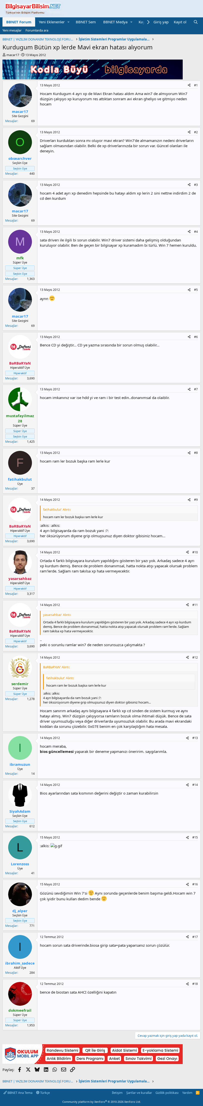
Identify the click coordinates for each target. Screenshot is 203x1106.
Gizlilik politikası (166, 1092)
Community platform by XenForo (101, 1102)
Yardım (187, 1092)
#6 (196, 337)
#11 (195, 605)
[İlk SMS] (92, 1062)
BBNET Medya (115, 21)
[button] (68, 22)
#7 (196, 389)
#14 (195, 785)
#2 (196, 132)
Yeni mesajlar (12, 30)
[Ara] (196, 22)
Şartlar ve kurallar (139, 1092)
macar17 (12, 55)
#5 (196, 290)
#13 (195, 738)
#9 (196, 500)
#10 (195, 552)
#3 (196, 185)
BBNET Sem (86, 21)
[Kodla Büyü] (92, 77)
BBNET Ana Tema (19, 1092)
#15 (195, 837)
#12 (195, 657)
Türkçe (44, 1092)
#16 (195, 884)
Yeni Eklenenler (52, 21)
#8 (196, 453)
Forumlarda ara (36, 30)
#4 (196, 232)
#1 (196, 85)
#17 (195, 937)
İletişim (117, 1092)
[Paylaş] (189, 85)
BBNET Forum (18, 21)
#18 (195, 984)
